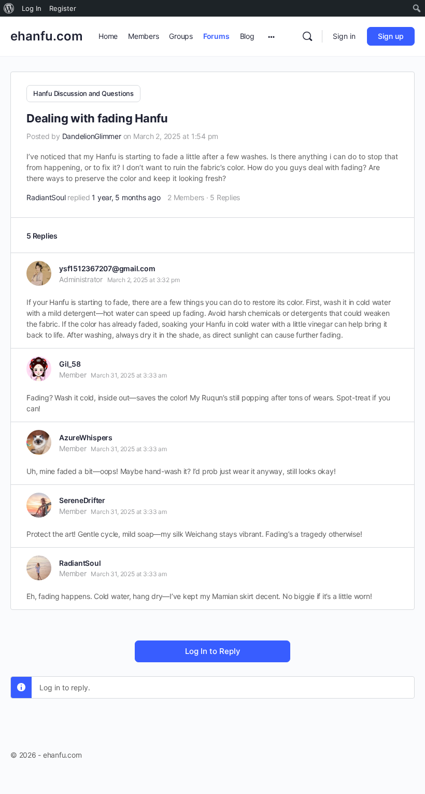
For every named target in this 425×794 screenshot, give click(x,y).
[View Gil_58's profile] (38, 368)
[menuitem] (9, 8)
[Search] (307, 36)
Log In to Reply (212, 651)
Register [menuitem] (62, 8)
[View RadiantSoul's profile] (38, 567)
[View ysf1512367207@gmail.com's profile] (38, 273)
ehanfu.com (46, 36)
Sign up (391, 36)
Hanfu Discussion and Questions (83, 93)
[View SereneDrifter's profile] (38, 505)
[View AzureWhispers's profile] (38, 442)
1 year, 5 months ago (126, 197)
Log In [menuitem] (31, 8)
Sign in (344, 36)
